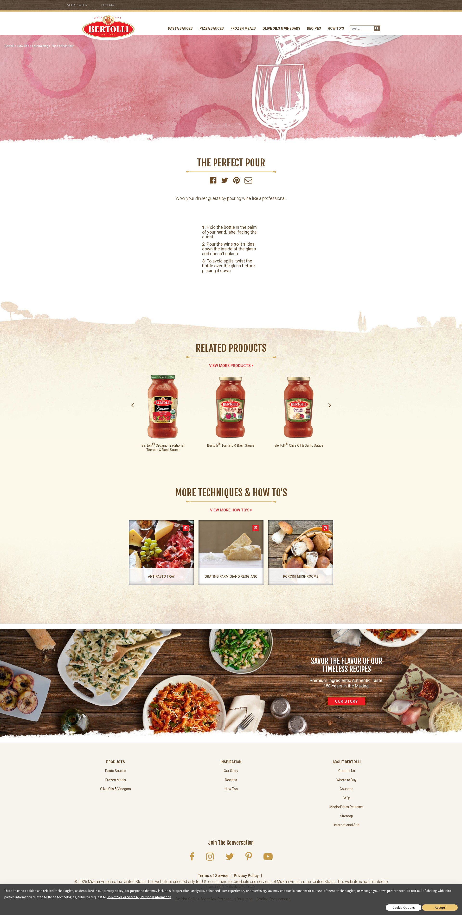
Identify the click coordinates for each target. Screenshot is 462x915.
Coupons (108, 5)
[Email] (248, 181)
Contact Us (346, 771)
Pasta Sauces (180, 28)
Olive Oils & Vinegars (281, 28)
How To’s (336, 28)
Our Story (231, 771)
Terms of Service (213, 875)
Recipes (314, 28)
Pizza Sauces (211, 28)
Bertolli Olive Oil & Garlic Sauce (299, 445)
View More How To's (230, 510)
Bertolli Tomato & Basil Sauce (231, 445)
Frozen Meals (243, 28)
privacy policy (113, 891)
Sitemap (346, 816)
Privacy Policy (246, 875)
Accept (440, 907)
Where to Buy (76, 5)
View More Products (230, 365)
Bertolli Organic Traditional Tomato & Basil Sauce (162, 448)
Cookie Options (403, 907)
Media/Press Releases (346, 807)
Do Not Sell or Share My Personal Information (139, 897)
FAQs (347, 798)
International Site (346, 825)
